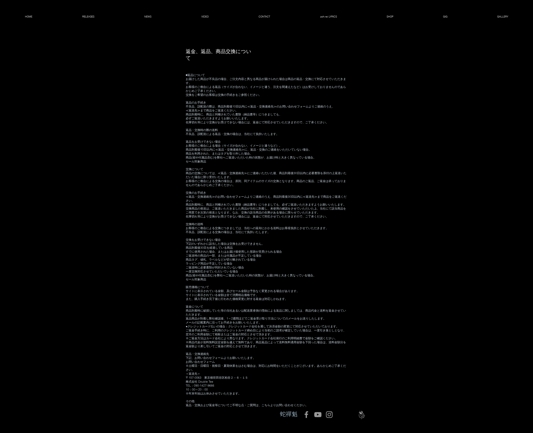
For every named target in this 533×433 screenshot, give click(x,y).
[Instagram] (329, 414)
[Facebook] (306, 414)
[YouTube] (317, 414)
